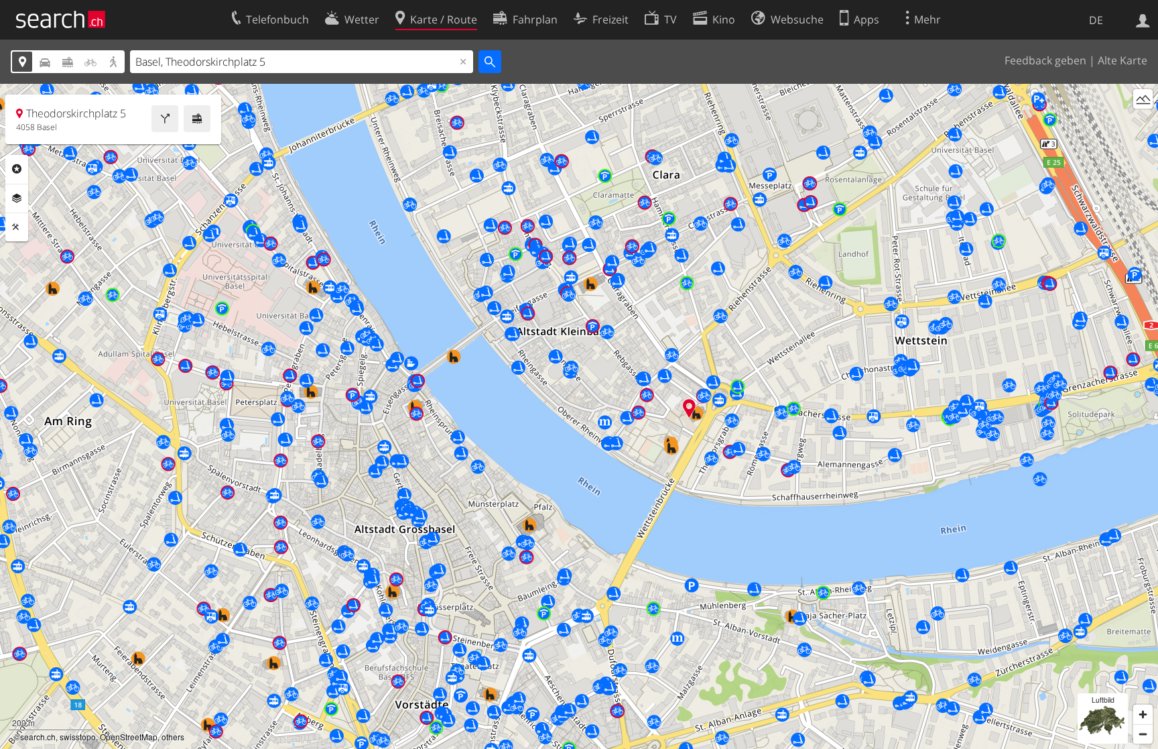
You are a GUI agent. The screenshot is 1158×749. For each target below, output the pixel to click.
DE (1096, 20)
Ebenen (16, 198)
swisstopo (78, 736)
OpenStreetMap (128, 736)
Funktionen (16, 227)
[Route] (164, 118)
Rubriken (16, 169)
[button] (689, 408)
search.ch (38, 736)
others (173, 736)
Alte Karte (1122, 60)
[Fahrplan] (197, 118)
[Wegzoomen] (1143, 734)
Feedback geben (1045, 60)
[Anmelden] (1143, 19)
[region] (579, 416)
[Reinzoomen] (1143, 714)
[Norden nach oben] (1143, 123)
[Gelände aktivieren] (1143, 99)
